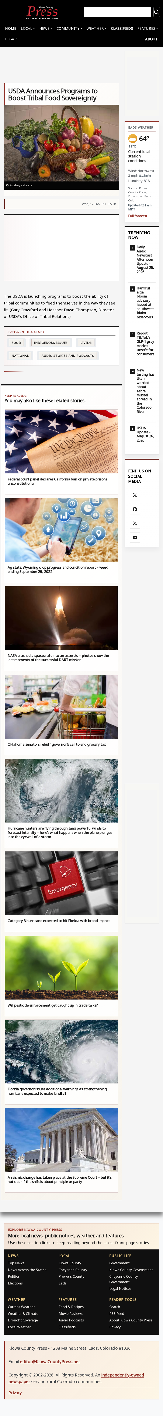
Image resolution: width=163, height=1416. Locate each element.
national (20, 356)
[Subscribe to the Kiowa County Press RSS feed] (135, 523)
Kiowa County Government (131, 1269)
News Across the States (27, 1269)
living (86, 343)
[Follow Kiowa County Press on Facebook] (135, 509)
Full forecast (137, 216)
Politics (14, 1276)
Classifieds (122, 28)
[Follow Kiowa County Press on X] (135, 495)
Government (119, 1262)
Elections (15, 1283)
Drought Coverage (23, 1320)
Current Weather (21, 1306)
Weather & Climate (23, 1313)
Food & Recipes (71, 1306)
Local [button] (26, 28)
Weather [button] (95, 28)
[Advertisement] (61, 247)
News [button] (44, 28)
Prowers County (71, 1276)
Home (10, 28)
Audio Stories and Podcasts (68, 356)
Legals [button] (11, 39)
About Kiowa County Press (130, 1320)
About (151, 39)
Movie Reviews (71, 1313)
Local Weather (19, 1326)
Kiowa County (70, 1262)
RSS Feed (116, 1313)
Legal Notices (120, 1288)
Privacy (115, 1326)
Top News (16, 1262)
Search (114, 1306)
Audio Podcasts (71, 1320)
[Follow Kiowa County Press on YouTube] (135, 537)
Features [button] (146, 28)
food (16, 343)
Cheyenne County (73, 1269)
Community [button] (67, 28)
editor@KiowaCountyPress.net (50, 1361)
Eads (62, 1283)
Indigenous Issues (50, 343)
